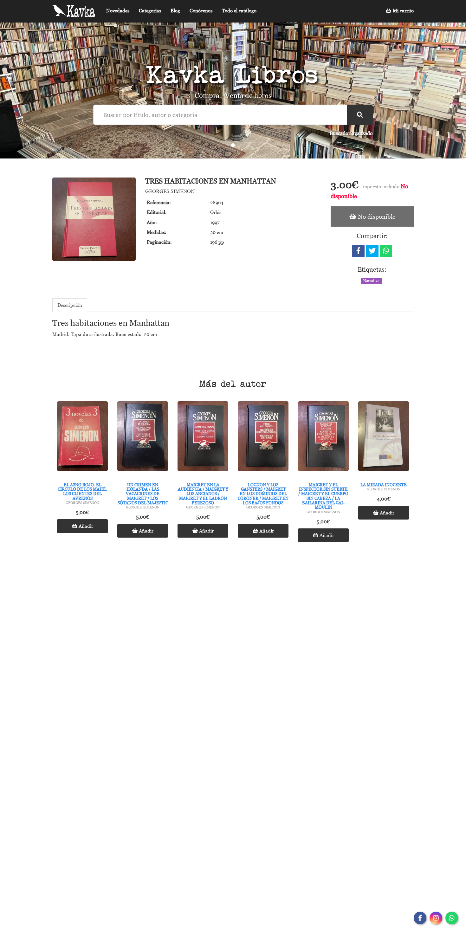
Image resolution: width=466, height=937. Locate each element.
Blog (175, 10)
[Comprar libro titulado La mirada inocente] (383, 438)
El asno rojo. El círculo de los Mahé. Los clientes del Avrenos (82, 491)
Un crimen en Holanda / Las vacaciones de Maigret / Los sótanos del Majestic (143, 493)
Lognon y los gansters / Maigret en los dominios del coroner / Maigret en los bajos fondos (263, 493)
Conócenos (201, 10)
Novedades (117, 10)
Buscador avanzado (351, 133)
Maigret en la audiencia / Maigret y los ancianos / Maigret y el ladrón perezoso (203, 493)
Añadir (85, 526)
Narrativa (371, 280)
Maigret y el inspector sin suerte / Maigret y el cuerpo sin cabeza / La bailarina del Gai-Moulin (323, 496)
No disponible (375, 216)
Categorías (150, 10)
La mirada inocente (383, 484)
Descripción (69, 305)
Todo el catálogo (239, 10)
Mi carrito (403, 10)
